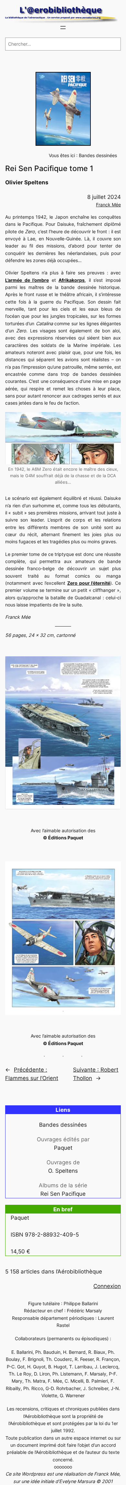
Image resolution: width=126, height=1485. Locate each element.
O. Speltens (63, 1171)
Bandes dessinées (98, 155)
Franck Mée (108, 204)
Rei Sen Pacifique (63, 1194)
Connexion (107, 1286)
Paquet (63, 1148)
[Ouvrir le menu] (63, 27)
